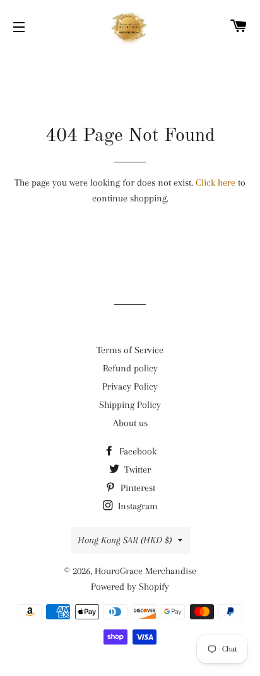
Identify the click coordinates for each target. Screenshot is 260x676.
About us (130, 423)
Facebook (137, 451)
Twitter (136, 469)
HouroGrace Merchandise (145, 571)
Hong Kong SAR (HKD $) (125, 540)
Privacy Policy (130, 386)
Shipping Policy (130, 404)
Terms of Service (130, 350)
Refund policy (130, 368)
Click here (215, 182)
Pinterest (136, 487)
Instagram (136, 506)
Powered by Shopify (130, 586)
